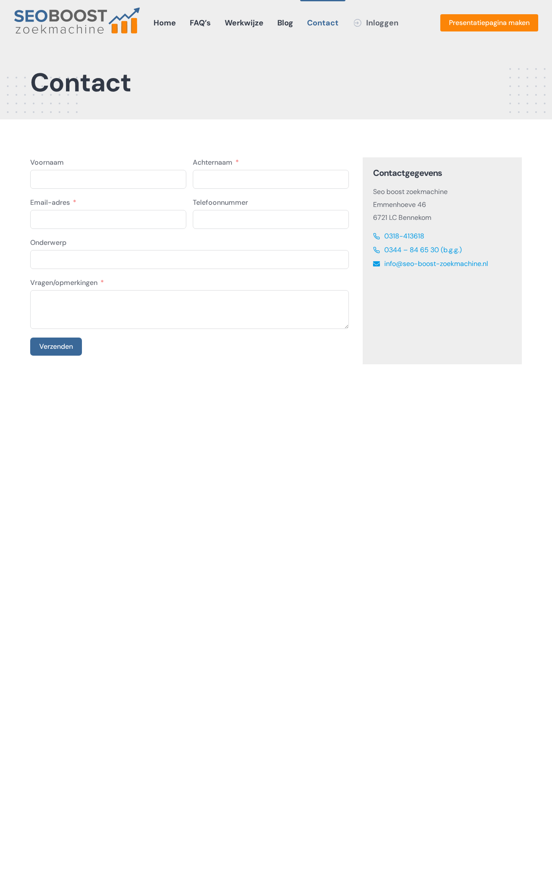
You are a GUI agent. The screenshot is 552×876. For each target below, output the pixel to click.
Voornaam (47, 162)
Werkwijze (244, 23)
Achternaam (212, 162)
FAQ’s (200, 23)
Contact (323, 23)
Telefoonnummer (220, 202)
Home (165, 23)
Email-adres (50, 202)
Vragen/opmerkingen (63, 282)
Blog (285, 23)
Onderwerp (48, 242)
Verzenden (56, 346)
